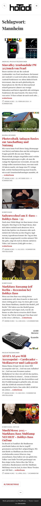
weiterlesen (7, 98)
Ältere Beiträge (11, 484)
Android (5, 61)
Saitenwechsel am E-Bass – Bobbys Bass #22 (19, 217)
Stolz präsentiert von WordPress (14, 501)
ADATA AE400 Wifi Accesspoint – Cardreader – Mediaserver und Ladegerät (20, 359)
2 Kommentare (32, 321)
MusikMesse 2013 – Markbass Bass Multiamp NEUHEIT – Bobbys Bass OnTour (18, 435)
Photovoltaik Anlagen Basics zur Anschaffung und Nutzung (20, 142)
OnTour (16, 427)
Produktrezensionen (18, 61)
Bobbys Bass (7, 212)
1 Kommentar (33, 473)
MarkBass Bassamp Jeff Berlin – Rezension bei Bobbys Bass (17, 290)
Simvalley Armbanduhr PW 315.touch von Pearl (19, 66)
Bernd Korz (9, 101)
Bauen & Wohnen (9, 135)
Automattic (22, 503)
